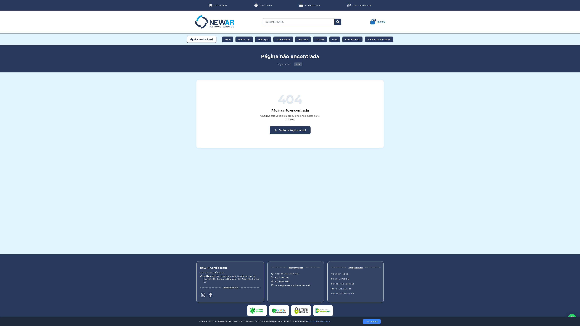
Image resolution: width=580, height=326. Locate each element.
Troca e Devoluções (341, 289)
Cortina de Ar (352, 39)
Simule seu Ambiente (378, 39)
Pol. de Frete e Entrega (342, 284)
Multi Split (263, 39)
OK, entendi (372, 321)
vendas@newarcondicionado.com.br (293, 285)
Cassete (320, 39)
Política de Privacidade (342, 293)
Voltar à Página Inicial (292, 130)
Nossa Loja (244, 39)
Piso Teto (303, 39)
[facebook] (210, 295)
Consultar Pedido (339, 274)
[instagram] (203, 295)
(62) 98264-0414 (282, 281)
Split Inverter (283, 39)
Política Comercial (340, 279)
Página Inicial (284, 64)
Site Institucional (203, 39)
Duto (334, 39)
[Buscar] (337, 22)
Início (227, 39)
